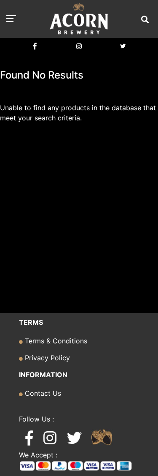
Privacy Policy (46, 358)
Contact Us (42, 393)
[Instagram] (79, 46)
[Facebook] (35, 46)
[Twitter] (123, 46)
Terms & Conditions (55, 341)
